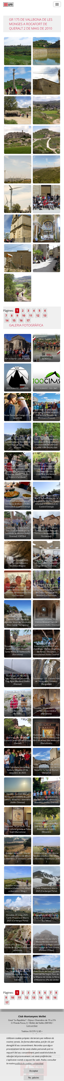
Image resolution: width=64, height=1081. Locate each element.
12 (37, 315)
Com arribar (32, 1025)
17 (28, 320)
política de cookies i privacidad (29, 1063)
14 (6, 320)
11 (30, 315)
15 (13, 320)
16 (21, 320)
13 (44, 315)
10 (23, 315)
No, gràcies (33, 1077)
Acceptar (33, 1071)
